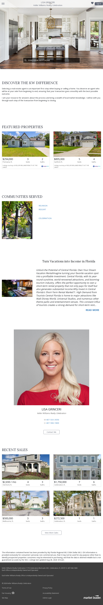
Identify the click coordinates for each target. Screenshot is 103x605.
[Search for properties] (25, 60)
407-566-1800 (52, 423)
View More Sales (51, 533)
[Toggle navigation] (3, 3)
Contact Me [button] (51, 432)
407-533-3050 (52, 419)
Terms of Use (6, 588)
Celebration (45, 218)
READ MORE (92, 310)
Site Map (5, 598)
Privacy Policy (47, 588)
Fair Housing (6, 593)
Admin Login (47, 598)
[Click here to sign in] (92, 3)
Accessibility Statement (51, 593)
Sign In (99, 4)
